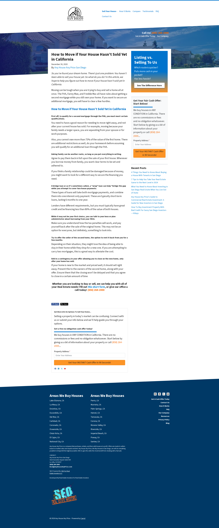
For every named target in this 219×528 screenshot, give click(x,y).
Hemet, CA (95, 412)
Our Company (163, 36)
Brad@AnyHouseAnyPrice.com (61, 467)
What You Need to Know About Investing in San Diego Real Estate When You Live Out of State (149, 189)
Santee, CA (95, 441)
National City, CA (57, 441)
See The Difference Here (149, 85)
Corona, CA (95, 421)
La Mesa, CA (55, 404)
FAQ (157, 11)
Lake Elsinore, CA (57, 400)
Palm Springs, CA (98, 408)
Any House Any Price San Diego (70, 67)
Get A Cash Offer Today (145, 36)
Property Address (62, 351)
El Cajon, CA (55, 437)
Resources (165, 416)
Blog (167, 423)
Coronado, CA (55, 425)
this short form (96, 287)
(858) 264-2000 (160, 33)
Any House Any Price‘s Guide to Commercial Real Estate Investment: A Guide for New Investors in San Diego (147, 199)
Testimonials (148, 11)
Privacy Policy (163, 419)
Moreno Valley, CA (98, 425)
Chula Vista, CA (56, 433)
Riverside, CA (96, 429)
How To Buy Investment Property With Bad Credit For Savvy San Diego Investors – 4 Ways (148, 210)
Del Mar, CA (54, 417)
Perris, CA (95, 400)
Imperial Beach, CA (98, 433)
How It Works (125, 11)
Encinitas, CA (55, 408)
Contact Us (107, 16)
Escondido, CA (56, 412)
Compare (136, 11)
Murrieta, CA (96, 404)
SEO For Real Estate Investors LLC (60, 472)
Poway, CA (95, 437)
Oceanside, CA (56, 429)
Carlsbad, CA (55, 421)
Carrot (83, 518)
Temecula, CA (96, 417)
